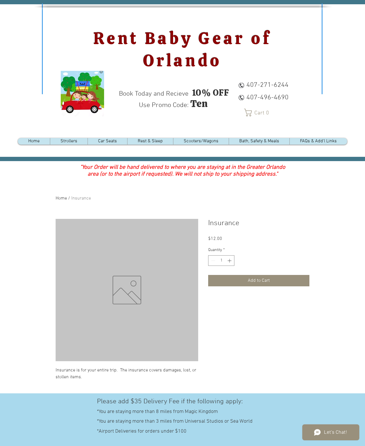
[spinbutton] (221, 261)
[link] (258, 112)
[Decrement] (212, 261)
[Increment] (230, 261)
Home (61, 198)
